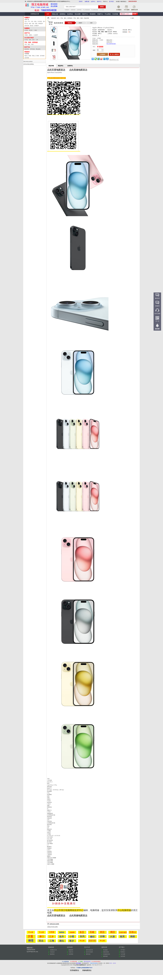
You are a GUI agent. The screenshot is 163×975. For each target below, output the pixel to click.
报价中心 (99, 1)
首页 (48, 14)
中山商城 (107, 14)
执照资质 (123, 956)
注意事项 (71, 954)
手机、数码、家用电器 (66, 18)
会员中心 (93, 1)
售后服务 (105, 950)
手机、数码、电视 (78, 18)
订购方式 (71, 952)
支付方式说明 (89, 952)
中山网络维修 (94, 9)
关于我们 (123, 950)
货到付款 (88, 954)
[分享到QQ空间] (98, 59)
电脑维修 (73, 9)
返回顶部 (157, 328)
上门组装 (102, 9)
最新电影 (105, 956)
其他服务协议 (106, 954)
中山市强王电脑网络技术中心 (68, 910)
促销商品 (62, 14)
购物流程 (71, 950)
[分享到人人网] (107, 59)
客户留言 (111, 1)
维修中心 (100, 14)
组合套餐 (77, 14)
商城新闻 (92, 14)
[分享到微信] (96, 59)
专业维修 (115, 14)
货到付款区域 (89, 950)
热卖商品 (70, 14)
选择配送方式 (53, 950)
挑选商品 (52, 954)
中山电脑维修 (86, 9)
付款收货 (52, 952)
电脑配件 (67, 9)
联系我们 (123, 952)
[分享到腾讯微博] (104, 59)
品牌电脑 (79, 9)
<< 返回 (132, 18)
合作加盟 (123, 954)
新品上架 (55, 14)
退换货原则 (106, 952)
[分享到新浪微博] (101, 59)
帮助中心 (105, 1)
